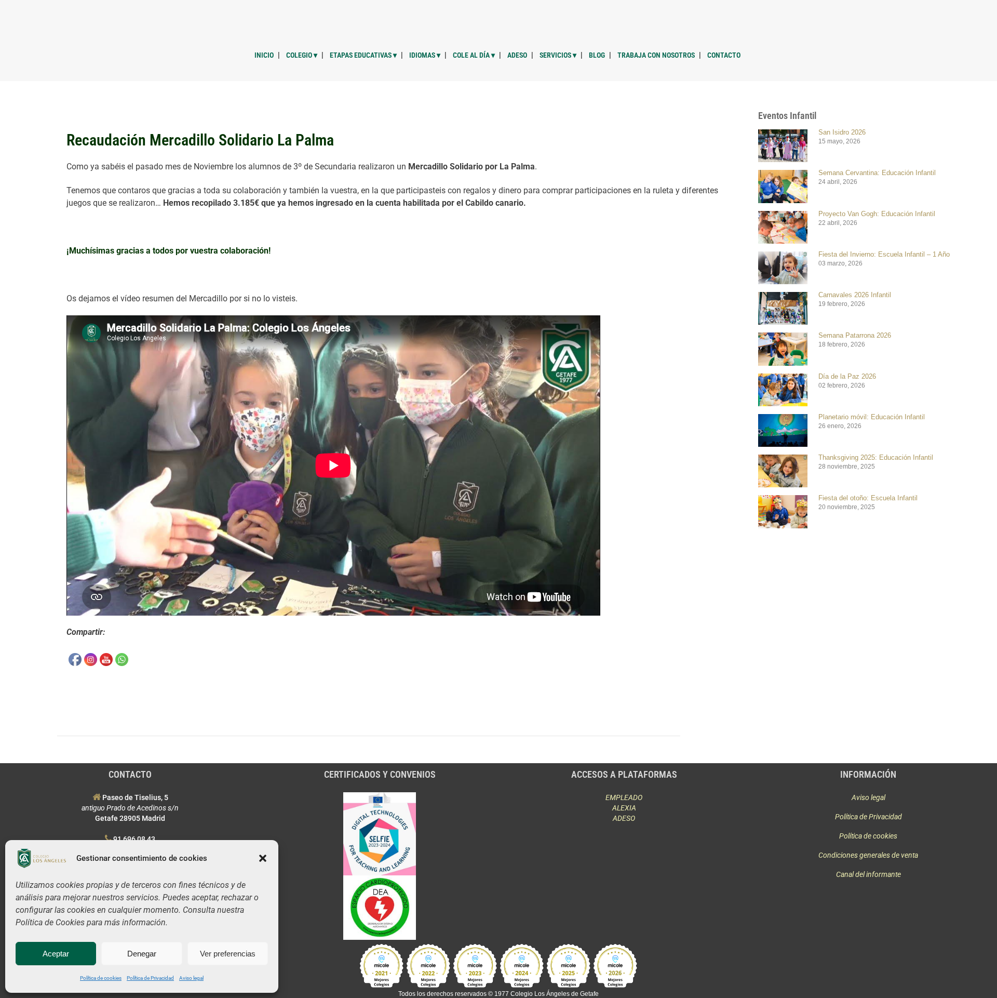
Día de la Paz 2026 (847, 376)
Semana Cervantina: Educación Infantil (877, 173)
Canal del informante (868, 874)
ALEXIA (624, 808)
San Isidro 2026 (842, 132)
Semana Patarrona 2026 (854, 335)
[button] (263, 858)
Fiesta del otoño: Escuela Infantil (868, 498)
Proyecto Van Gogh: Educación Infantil (876, 214)
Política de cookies (101, 978)
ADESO (624, 818)
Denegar (141, 953)
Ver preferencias (227, 953)
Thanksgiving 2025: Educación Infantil (875, 457)
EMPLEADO (623, 797)
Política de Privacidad (150, 978)
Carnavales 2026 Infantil (854, 295)
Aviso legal (191, 978)
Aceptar (56, 953)
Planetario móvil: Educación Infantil (871, 417)
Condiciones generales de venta (868, 855)
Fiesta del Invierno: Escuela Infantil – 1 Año (884, 254)
